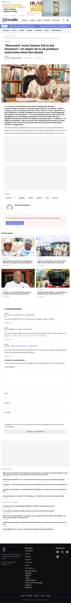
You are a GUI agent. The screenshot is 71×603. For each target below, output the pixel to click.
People (27, 578)
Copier (47, 198)
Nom (6, 393)
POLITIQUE (6, 30)
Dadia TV (28, 585)
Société (32, 20)
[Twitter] (62, 552)
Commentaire (9, 367)
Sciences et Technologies (34, 583)
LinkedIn (30, 198)
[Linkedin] (57, 557)
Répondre (7, 323)
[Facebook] (57, 552)
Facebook (8, 198)
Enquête (25, 20)
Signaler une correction (14, 223)
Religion (28, 576)
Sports (39, 20)
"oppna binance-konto (18, 346)
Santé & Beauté (30, 580)
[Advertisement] (35, 149)
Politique (28, 573)
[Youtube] (67, 552)
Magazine (28, 587)
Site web (7, 412)
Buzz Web (46, 20)
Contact (23, 595)
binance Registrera (17, 315)
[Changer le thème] (68, 20)
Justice (14, 30)
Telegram (39, 198)
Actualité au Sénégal (59, 20)
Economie (38, 30)
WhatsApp (22, 198)
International (56, 30)
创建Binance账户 (16, 329)
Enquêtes (29, 595)
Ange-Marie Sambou (16, 58)
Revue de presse (31, 571)
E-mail (7, 403)
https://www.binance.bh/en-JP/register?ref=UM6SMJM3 (27, 336)
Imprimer (55, 198)
